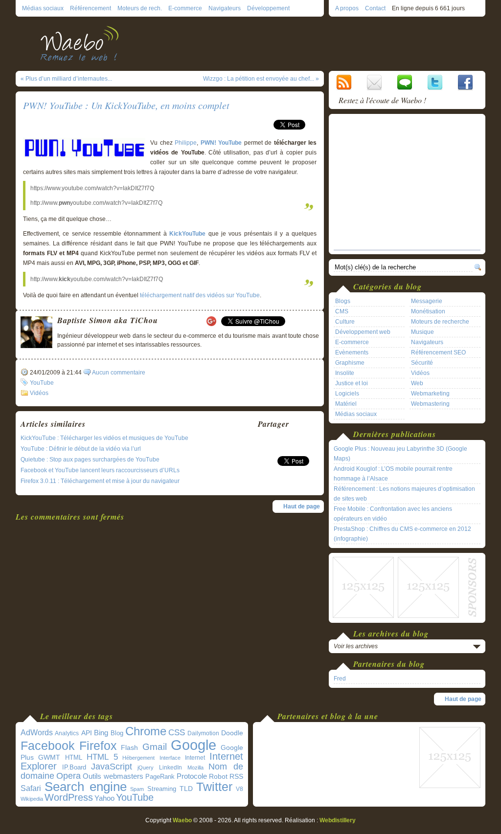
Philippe (186, 142)
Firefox (98, 745)
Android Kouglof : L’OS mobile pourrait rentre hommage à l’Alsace (393, 473)
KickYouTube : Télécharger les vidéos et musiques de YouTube (104, 438)
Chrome (145, 731)
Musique (422, 332)
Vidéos (39, 393)
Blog (117, 733)
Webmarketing (430, 393)
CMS (341, 311)
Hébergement (138, 758)
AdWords (37, 732)
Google (193, 745)
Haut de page (301, 506)
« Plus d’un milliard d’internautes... (66, 78)
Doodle (232, 733)
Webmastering (430, 403)
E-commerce (185, 8)
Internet (195, 757)
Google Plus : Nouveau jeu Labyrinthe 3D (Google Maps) (400, 453)
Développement (268, 8)
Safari (31, 788)
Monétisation (428, 311)
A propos (347, 8)
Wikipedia (32, 799)
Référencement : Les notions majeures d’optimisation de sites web (404, 493)
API (86, 733)
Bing (101, 733)
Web (417, 383)
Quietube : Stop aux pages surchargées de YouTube (90, 459)
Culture (345, 321)
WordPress (69, 797)
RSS (236, 776)
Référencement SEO (438, 352)
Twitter (214, 786)
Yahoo (104, 798)
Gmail (154, 747)
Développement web (362, 332)
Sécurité (422, 362)
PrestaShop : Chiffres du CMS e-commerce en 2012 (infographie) (402, 534)
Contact (375, 8)
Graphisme (349, 362)
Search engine (86, 786)
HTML (73, 757)
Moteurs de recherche (440, 321)
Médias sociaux (43, 8)
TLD (186, 788)
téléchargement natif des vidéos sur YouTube (200, 295)
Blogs (342, 301)
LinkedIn (170, 767)
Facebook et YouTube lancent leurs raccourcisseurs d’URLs (100, 470)
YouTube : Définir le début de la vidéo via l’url (81, 448)
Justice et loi (351, 383)
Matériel (346, 403)
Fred (340, 678)
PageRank (160, 776)
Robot (218, 776)
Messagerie (426, 301)
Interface (170, 758)
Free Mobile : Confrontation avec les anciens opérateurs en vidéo (393, 513)
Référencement (90, 8)
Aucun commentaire (118, 372)
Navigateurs (224, 8)
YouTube (42, 382)
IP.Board (74, 767)
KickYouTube (187, 233)
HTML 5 (102, 757)
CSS (176, 732)
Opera (68, 775)
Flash (129, 747)
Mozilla (195, 767)
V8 (239, 789)
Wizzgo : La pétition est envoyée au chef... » (261, 78)
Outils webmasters (113, 776)
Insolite (344, 373)
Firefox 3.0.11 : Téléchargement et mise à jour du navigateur (100, 481)
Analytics (67, 733)
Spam (137, 789)
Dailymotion (203, 733)
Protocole (192, 776)
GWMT (49, 757)
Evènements (351, 352)
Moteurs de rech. (139, 8)
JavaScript (111, 766)
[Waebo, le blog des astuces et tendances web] (83, 42)
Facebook (48, 745)
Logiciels (347, 393)
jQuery (145, 767)
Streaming (161, 789)
